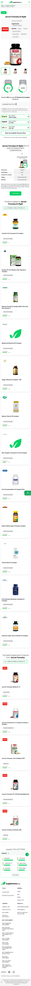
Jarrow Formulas (17, 21)
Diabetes (4, 853)
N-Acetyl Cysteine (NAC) (9, 728)
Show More (15, 875)
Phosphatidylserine (7, 799)
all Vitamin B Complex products (15, 208)
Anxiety (25, 28)
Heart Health (16, 34)
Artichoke (5, 835)
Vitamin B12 (6, 692)
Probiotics (5, 763)
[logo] (15, 2)
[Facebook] (9, 972)
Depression (23, 34)
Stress (19, 28)
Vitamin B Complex (17, 25)
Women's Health (16, 31)
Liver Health (15, 36)
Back (3, 12)
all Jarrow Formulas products (15, 661)
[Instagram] (13, 972)
